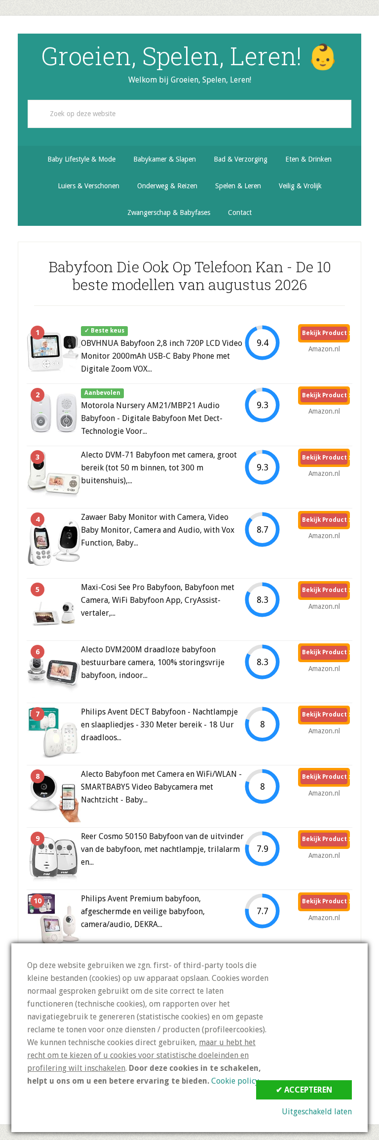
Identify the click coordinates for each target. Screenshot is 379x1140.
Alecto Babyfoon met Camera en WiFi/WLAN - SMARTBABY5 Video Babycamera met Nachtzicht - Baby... (161, 786)
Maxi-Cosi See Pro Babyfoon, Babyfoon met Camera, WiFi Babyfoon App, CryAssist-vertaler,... (157, 600)
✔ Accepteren (304, 1090)
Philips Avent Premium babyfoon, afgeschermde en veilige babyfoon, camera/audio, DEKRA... (143, 911)
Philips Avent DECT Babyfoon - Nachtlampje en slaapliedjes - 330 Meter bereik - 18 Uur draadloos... (159, 724)
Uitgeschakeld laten (317, 1111)
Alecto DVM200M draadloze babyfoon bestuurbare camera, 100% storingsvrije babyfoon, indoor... (153, 662)
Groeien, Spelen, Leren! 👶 (189, 56)
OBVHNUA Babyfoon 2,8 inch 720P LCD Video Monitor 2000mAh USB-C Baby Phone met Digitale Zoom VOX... (161, 356)
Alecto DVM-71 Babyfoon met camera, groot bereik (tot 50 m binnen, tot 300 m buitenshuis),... (159, 467)
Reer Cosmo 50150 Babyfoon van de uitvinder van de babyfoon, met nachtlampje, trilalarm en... (162, 849)
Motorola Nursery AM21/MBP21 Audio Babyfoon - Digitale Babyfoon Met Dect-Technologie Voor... (152, 418)
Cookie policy (235, 1081)
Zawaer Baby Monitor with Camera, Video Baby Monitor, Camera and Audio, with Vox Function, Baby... (157, 530)
